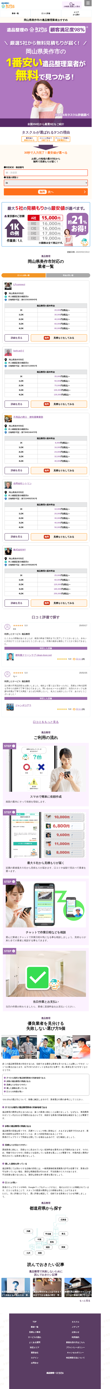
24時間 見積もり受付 (72, 7)
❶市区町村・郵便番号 (14, 167)
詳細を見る (16, 338)
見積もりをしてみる (59, 338)
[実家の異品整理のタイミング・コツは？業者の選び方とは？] (78, 1287)
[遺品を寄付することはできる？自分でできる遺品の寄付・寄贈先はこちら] (47, 1287)
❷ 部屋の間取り (11, 177)
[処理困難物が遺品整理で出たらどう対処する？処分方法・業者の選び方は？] (15, 1287)
